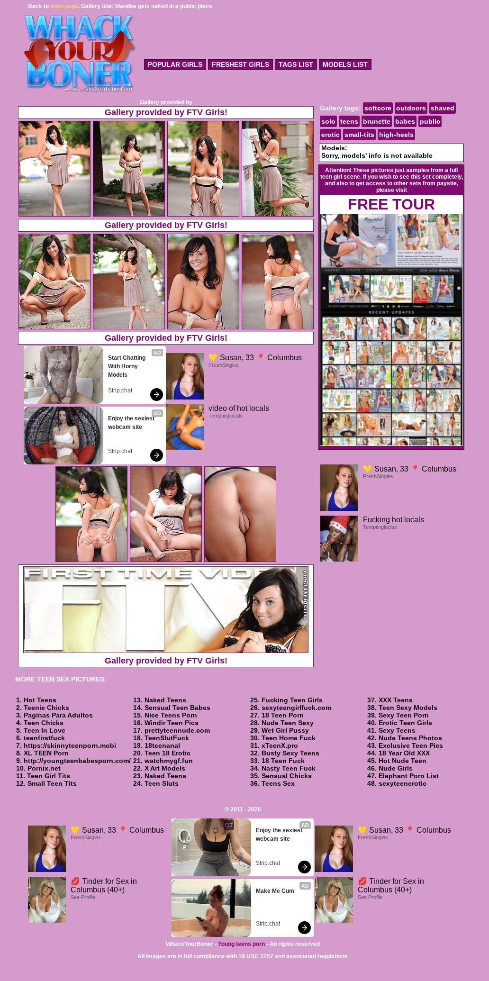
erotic (330, 134)
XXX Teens (396, 700)
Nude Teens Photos (410, 738)
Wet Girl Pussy (285, 730)
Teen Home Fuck (289, 738)
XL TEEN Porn (46, 753)
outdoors (411, 108)
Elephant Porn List (409, 776)
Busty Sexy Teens (290, 753)
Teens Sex (278, 783)
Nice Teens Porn (171, 715)
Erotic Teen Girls (405, 723)
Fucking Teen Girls (292, 700)
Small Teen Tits (52, 783)
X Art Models (165, 768)
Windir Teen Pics (172, 723)
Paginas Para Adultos (58, 715)
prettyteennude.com (177, 730)
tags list (296, 64)
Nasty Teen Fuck (289, 768)
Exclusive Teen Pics (411, 745)
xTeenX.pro (280, 745)
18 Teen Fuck (283, 760)
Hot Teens (40, 700)
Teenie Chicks (46, 707)
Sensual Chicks (287, 776)
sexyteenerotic (402, 783)
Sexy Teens (397, 730)
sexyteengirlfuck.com (296, 707)
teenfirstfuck (44, 738)
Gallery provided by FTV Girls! (166, 112)
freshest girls (240, 64)
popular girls (175, 64)
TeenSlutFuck (167, 738)
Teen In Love (44, 730)
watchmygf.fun (169, 760)
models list (345, 64)
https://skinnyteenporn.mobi (70, 745)
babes (405, 121)
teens (349, 121)
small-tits (359, 134)
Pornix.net (44, 768)
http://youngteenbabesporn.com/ (77, 760)
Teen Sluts (162, 783)
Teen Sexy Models (408, 707)
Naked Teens (165, 700)
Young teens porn (241, 944)
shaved (442, 108)
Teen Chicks (43, 723)
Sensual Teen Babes (177, 707)
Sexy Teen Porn (404, 715)
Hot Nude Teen (402, 760)
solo (328, 121)
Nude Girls (396, 768)
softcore (377, 108)
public (430, 121)
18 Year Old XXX (404, 753)
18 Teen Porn (283, 715)
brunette (376, 121)
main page (64, 6)
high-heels (396, 134)
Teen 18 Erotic (167, 753)
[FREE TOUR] (391, 444)
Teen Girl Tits (48, 776)
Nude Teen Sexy (288, 723)
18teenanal (162, 745)
